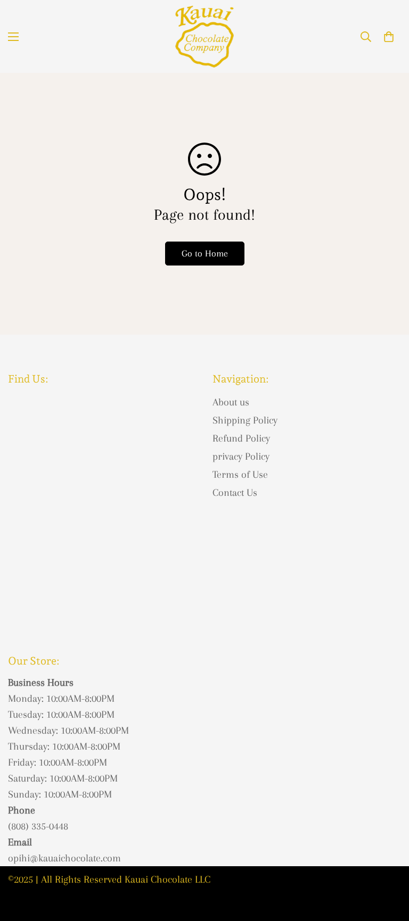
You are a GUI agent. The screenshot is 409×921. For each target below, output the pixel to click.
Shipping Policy (244, 420)
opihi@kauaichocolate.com (64, 858)
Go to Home (205, 253)
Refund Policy (241, 438)
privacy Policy (240, 456)
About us (230, 402)
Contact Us (234, 493)
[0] (389, 36)
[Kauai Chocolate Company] (204, 36)
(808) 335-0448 (38, 826)
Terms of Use (240, 474)
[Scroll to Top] (388, 863)
